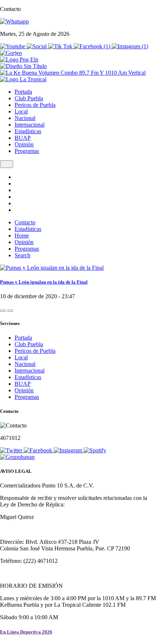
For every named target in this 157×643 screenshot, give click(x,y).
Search (22, 255)
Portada (23, 92)
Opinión (24, 144)
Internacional (30, 125)
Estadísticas (28, 131)
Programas (27, 151)
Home (22, 235)
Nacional (25, 118)
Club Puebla (29, 98)
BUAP (23, 138)
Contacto (25, 222)
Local (21, 111)
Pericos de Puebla (35, 105)
